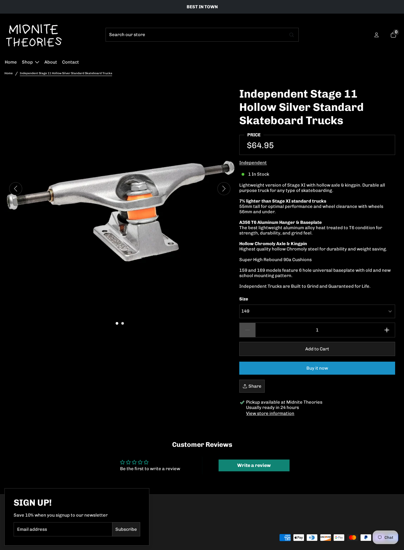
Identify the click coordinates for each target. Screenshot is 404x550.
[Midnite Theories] (34, 35)
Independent (253, 162)
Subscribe (126, 529)
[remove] (247, 330)
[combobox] (195, 34)
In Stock (258, 174)
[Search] (291, 34)
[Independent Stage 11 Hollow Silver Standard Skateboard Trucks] (119, 202)
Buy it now (317, 368)
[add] (387, 330)
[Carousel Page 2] (122, 323)
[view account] (376, 35)
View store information (270, 413)
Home (8, 73)
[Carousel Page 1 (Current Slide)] (117, 323)
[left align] (15, 188)
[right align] (223, 188)
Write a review (254, 465)
